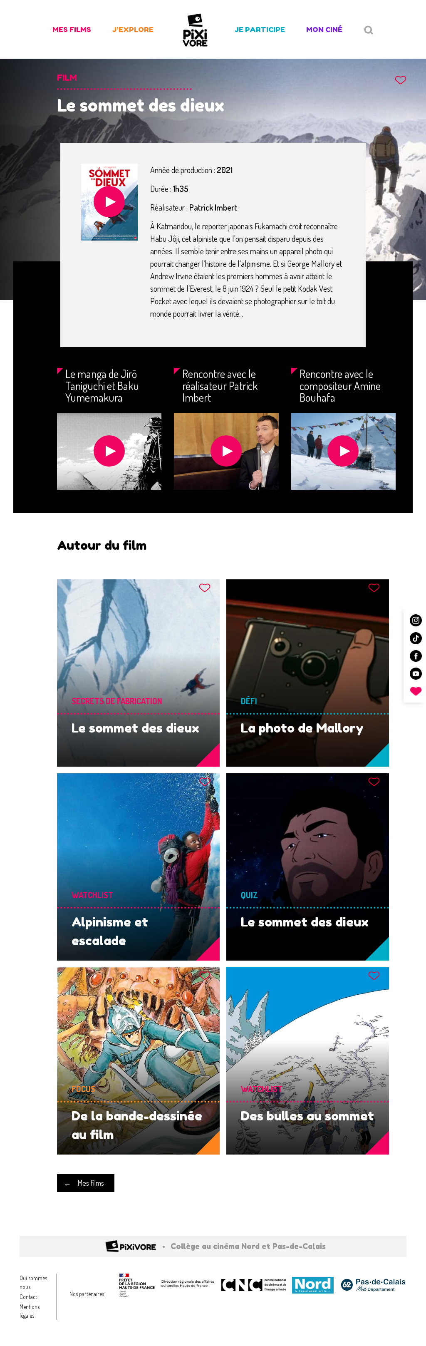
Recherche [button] (369, 30)
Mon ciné (324, 29)
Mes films (71, 29)
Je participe (260, 29)
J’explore (133, 29)
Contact (28, 1296)
